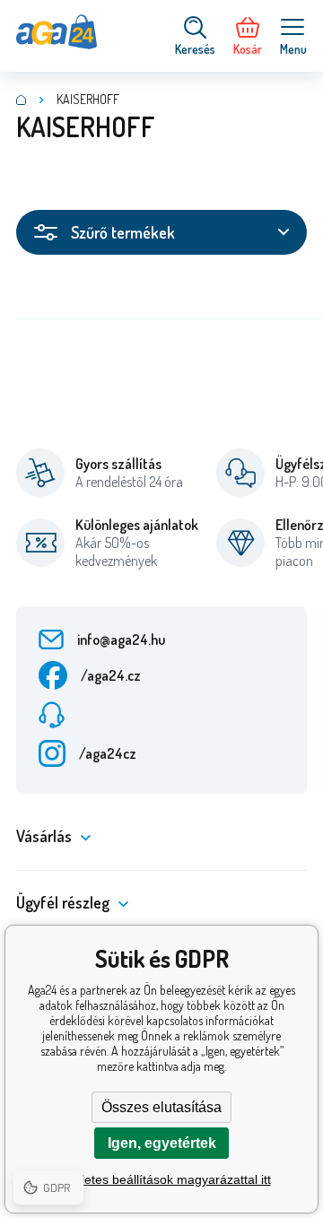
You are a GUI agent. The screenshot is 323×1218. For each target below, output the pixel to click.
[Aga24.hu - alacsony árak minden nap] (21, 99)
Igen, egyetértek (162, 1143)
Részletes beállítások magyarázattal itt (162, 1179)
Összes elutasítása (161, 1107)
